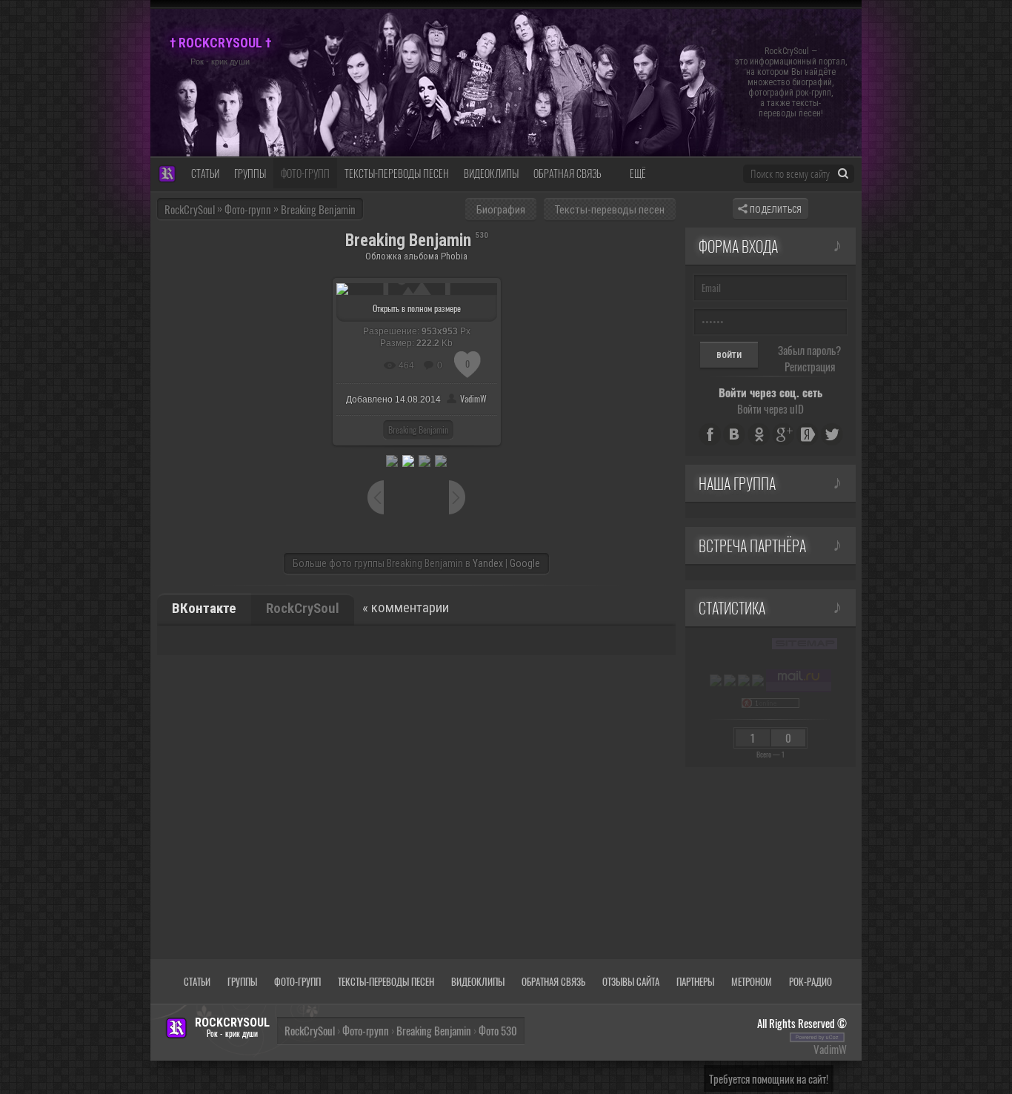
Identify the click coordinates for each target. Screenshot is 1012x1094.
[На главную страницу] (167, 174)
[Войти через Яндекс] (807, 434)
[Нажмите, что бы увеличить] (416, 287)
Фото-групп (365, 1030)
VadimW (473, 398)
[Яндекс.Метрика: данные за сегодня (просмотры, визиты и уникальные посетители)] (716, 680)
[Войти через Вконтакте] (734, 434)
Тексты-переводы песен (610, 209)
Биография (500, 209)
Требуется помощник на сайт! (768, 1078)
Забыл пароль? (809, 350)
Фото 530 (498, 1030)
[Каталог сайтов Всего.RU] (730, 680)
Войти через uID (770, 408)
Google (525, 563)
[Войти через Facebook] (710, 434)
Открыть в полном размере (417, 308)
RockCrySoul (189, 209)
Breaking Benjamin (418, 429)
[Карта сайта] (804, 643)
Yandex (488, 563)
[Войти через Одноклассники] (759, 434)
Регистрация (810, 366)
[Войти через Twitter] (832, 434)
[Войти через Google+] (783, 434)
